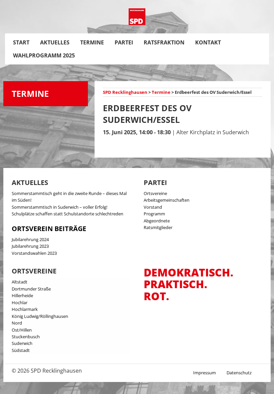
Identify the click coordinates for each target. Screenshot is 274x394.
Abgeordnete (157, 221)
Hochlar (19, 303)
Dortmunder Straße (31, 289)
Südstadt (21, 350)
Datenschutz (239, 373)
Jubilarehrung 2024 (30, 239)
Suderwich (22, 343)
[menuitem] (21, 42)
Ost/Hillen (22, 330)
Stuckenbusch (26, 337)
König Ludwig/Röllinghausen (40, 316)
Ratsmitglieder (158, 227)
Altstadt (19, 282)
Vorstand (153, 207)
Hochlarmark (25, 309)
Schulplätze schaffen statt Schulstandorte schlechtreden (67, 214)
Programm (154, 214)
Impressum (204, 373)
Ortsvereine (155, 193)
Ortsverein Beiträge (49, 228)
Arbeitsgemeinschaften (166, 200)
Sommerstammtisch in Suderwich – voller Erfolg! (59, 207)
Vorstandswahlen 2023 (34, 253)
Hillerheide (22, 295)
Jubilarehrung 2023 (30, 246)
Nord (17, 323)
